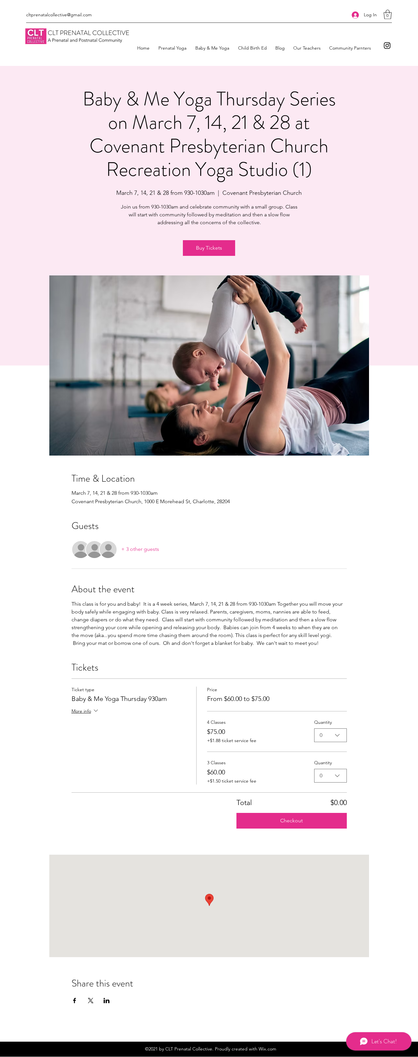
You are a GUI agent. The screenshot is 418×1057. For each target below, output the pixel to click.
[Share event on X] (91, 1000)
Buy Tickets (209, 248)
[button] (388, 14)
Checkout (291, 820)
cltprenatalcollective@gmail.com (59, 15)
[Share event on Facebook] (75, 1000)
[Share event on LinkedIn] (107, 1000)
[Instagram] (387, 45)
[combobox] (330, 735)
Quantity (323, 722)
